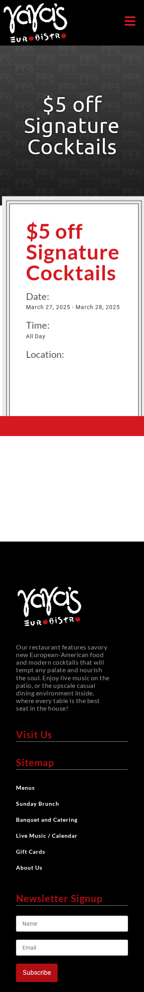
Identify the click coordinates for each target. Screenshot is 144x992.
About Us (29, 867)
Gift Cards (30, 851)
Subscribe (37, 972)
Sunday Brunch (37, 803)
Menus (25, 787)
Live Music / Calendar (47, 835)
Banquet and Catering (47, 819)
